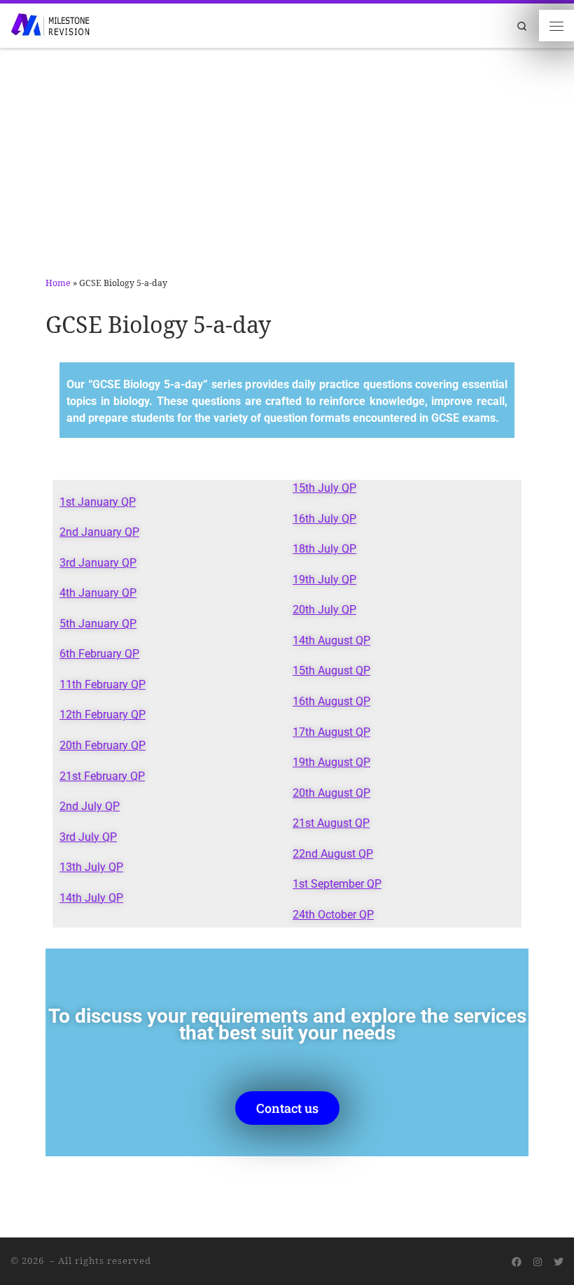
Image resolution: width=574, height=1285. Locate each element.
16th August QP (331, 701)
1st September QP (337, 884)
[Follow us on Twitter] (559, 1262)
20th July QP (324, 610)
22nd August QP (333, 854)
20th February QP (102, 745)
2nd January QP (99, 532)
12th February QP (102, 715)
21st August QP (331, 823)
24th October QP (333, 915)
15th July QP (324, 488)
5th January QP (97, 624)
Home (58, 283)
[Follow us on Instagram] (537, 1262)
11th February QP (102, 685)
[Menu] (556, 25)
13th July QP (91, 867)
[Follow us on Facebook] (517, 1262)
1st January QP (97, 502)
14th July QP (91, 898)
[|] (50, 24)
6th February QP (99, 654)
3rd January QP (97, 563)
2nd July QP (89, 806)
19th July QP (324, 580)
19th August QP (331, 762)
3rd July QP (88, 837)
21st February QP (102, 776)
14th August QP (331, 640)
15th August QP (331, 671)
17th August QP (331, 732)
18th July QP (324, 549)
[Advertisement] (287, 154)
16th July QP (324, 519)
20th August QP (331, 793)
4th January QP (97, 593)
